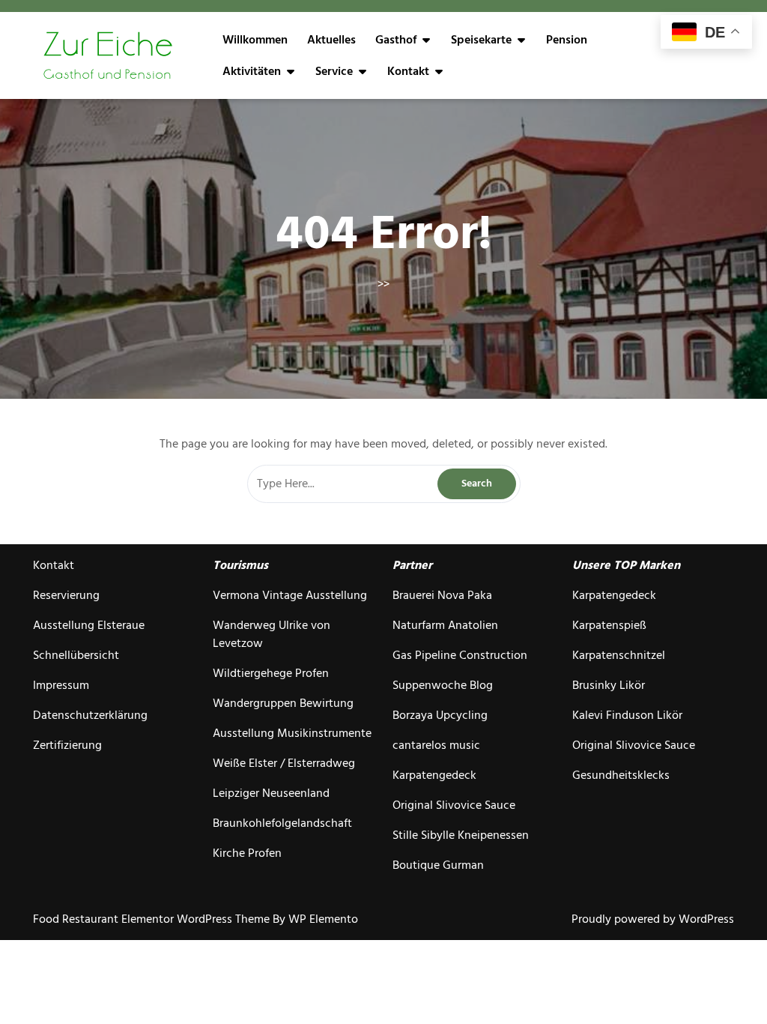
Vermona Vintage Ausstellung (290, 595)
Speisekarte (481, 39)
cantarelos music (436, 745)
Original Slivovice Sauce (453, 805)
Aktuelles (331, 39)
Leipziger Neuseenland (271, 793)
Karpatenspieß (609, 625)
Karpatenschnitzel (618, 655)
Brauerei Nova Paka (442, 595)
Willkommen (255, 39)
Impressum (61, 685)
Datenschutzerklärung (90, 715)
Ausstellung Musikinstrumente (292, 733)
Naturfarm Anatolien (445, 625)
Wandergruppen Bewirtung (283, 703)
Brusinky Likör (608, 685)
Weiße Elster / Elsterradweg (284, 763)
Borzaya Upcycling (440, 715)
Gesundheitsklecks (621, 775)
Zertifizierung (67, 745)
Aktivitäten (251, 71)
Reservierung (66, 595)
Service (334, 71)
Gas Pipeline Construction (459, 655)
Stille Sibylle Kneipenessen (460, 835)
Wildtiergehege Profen (271, 673)
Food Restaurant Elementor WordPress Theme (153, 919)
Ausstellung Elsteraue (89, 625)
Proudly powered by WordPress (653, 919)
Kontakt (408, 71)
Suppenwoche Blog (442, 685)
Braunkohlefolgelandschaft (282, 823)
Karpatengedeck (434, 775)
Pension (566, 39)
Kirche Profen (247, 853)
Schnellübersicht (76, 655)
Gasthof (395, 39)
